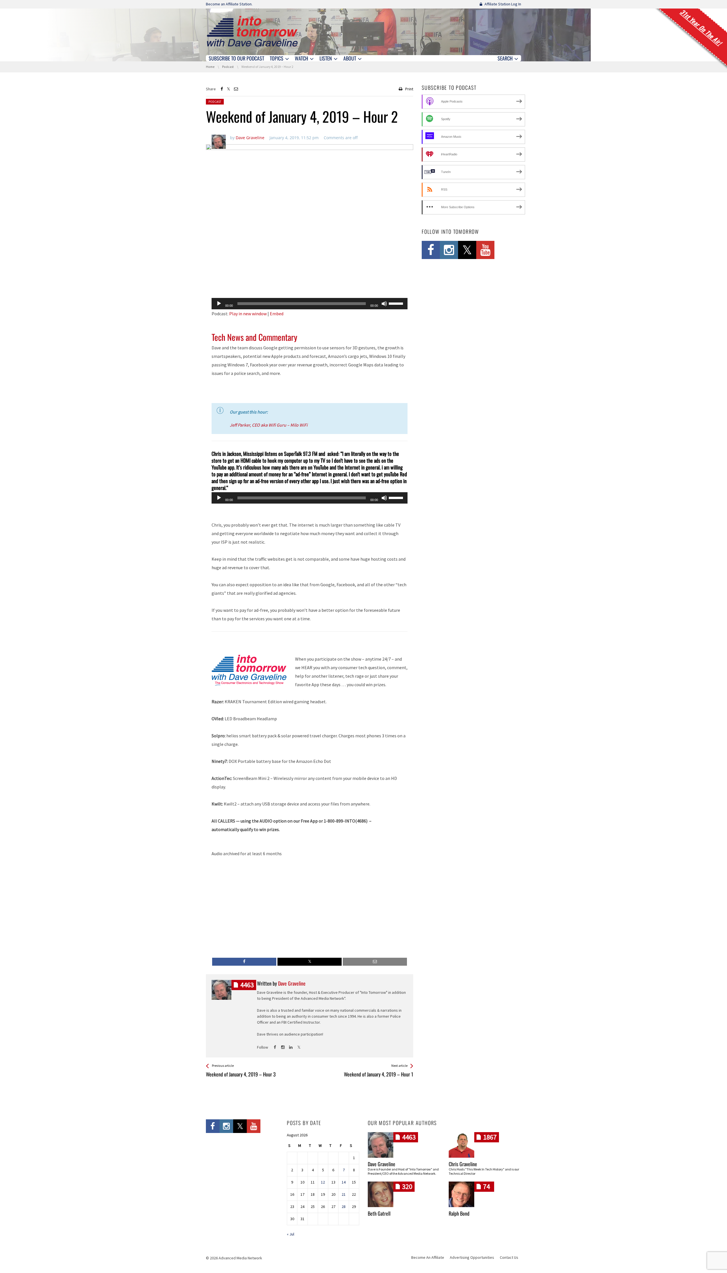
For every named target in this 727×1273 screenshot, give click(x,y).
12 (323, 1182)
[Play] (219, 303)
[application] (310, 303)
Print (409, 88)
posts (247, 984)
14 (344, 1182)
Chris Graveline (463, 1164)
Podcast (214, 102)
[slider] (397, 303)
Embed (276, 313)
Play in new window (248, 313)
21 (344, 1194)
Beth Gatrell (379, 1213)
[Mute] (384, 303)
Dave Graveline (381, 1164)
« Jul (290, 1234)
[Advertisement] (310, 279)
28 (344, 1206)
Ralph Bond (459, 1213)
